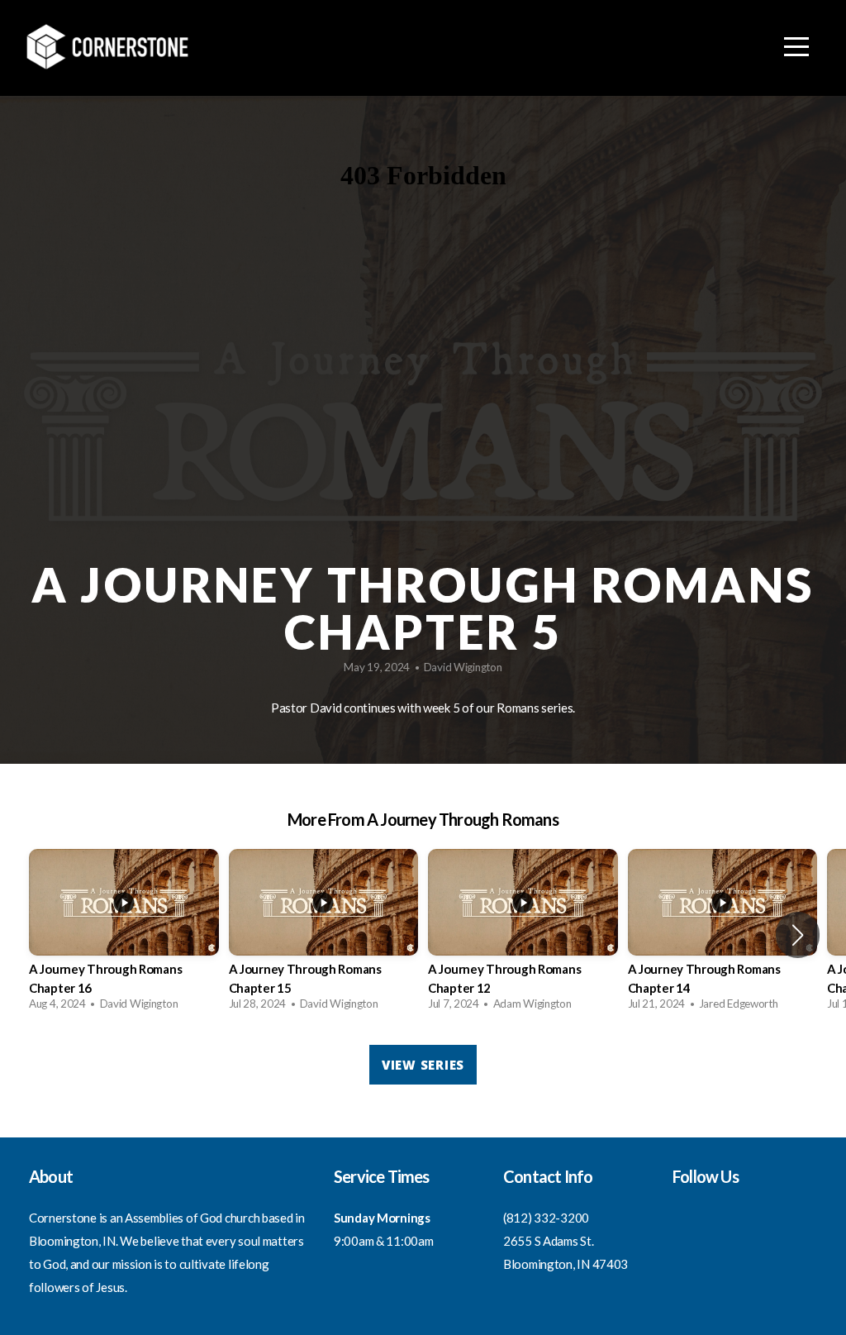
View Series (423, 1064)
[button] (798, 935)
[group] (124, 934)
